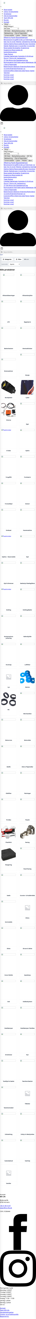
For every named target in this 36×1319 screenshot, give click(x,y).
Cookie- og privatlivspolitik (9, 1314)
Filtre (18, 259)
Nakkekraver (13, 46)
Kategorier (7, 259)
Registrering (4, 1316)
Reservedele (8, 10)
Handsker (32, 44)
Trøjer (6, 54)
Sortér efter (4, 264)
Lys (24, 40)
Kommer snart (9, 75)
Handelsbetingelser (7, 1312)
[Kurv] (2, 123)
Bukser (10, 54)
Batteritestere (9, 67)
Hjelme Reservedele (16, 44)
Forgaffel (15, 40)
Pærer (27, 71)
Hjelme (6, 44)
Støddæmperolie (22, 60)
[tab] (7, 31)
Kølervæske (21, 62)
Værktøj (33, 42)
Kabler (32, 71)
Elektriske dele (20, 71)
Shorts (6, 58)
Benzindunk (8, 40)
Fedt (15, 62)
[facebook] (18, 1249)
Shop (6, 24)
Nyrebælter (17, 48)
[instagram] (18, 1286)
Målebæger (30, 62)
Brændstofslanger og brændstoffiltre (14, 70)
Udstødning (26, 42)
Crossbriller (22, 46)
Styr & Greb (11, 42)
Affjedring (7, 38)
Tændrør (7, 73)
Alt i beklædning (20, 58)
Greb (21, 40)
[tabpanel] (20, 40)
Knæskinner (25, 48)
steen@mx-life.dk (6, 1208)
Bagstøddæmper (22, 38)
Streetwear (7, 14)
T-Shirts (11, 58)
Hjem (1, 254)
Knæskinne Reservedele (12, 50)
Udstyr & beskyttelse (11, 12)
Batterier (17, 67)
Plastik (13, 38)
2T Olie (6, 60)
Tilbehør (19, 42)
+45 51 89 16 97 (5, 1206)
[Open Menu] (0, 6)
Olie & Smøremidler (10, 16)
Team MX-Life (8, 18)
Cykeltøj (7, 56)
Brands (6, 20)
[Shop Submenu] (10, 24)
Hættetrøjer (14, 56)
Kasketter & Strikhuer (25, 56)
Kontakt (6, 22)
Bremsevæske (9, 62)
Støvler (6, 46)
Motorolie (12, 60)
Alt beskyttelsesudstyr (13, 51)
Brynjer (26, 44)
